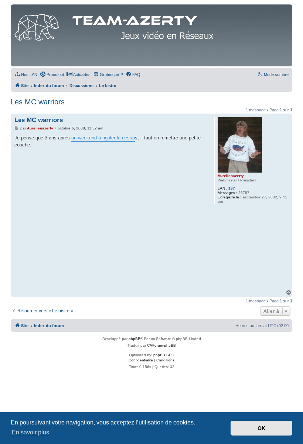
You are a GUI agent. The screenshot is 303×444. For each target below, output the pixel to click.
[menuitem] (25, 74)
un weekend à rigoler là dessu (103, 138)
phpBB (134, 339)
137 (231, 188)
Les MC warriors (38, 102)
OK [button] (261, 428)
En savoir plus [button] (30, 432)
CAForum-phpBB (161, 345)
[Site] (116, 25)
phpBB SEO (163, 355)
